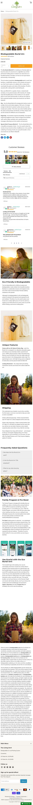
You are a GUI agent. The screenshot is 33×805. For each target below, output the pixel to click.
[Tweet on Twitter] (5, 137)
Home (2, 11)
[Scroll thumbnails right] (31, 48)
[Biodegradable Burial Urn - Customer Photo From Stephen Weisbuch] (13, 162)
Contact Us (26, 803)
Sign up (24, 781)
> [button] (21, 243)
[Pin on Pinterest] (11, 137)
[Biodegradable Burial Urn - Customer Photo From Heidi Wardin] (8, 162)
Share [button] (6, 201)
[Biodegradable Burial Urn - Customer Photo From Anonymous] (8, 157)
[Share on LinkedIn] (8, 137)
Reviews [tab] (6, 171)
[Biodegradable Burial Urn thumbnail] (3, 48)
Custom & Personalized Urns (15, 798)
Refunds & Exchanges (10, 796)
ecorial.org (19, 586)
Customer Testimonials (21, 796)
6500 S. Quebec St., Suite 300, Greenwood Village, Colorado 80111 (16, 799)
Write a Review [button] (17, 166)
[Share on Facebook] (2, 137)
